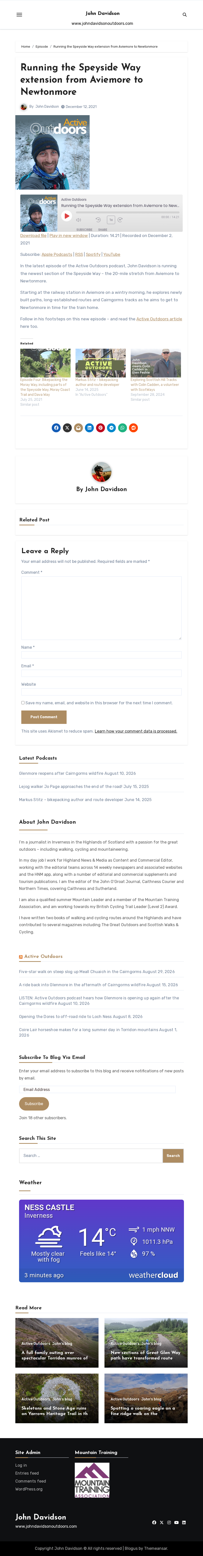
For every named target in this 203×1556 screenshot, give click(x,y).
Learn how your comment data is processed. (136, 731)
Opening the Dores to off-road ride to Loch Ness (65, 1016)
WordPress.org (29, 1489)
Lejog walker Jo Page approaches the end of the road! (70, 786)
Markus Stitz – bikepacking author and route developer (71, 799)
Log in (21, 1465)
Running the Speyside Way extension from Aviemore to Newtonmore (81, 80)
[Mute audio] (84, 219)
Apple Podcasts (57, 254)
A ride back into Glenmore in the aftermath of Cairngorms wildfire (82, 984)
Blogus (131, 1548)
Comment (31, 572)
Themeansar (155, 1548)
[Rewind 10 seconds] (100, 219)
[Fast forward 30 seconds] (126, 219)
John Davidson (102, 13)
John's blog (62, 1344)
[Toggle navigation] (19, 15)
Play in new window (69, 235)
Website (28, 684)
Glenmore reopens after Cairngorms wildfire (61, 773)
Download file (33, 235)
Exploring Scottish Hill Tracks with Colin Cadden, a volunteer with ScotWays (155, 385)
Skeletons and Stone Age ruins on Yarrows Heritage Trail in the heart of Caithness (56, 1413)
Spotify (93, 254)
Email (27, 666)
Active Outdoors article (159, 318)
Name (28, 647)
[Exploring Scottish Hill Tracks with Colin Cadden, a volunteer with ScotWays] (156, 363)
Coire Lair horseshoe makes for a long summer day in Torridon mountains (88, 1029)
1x (111, 220)
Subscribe (84, 230)
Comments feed (30, 1481)
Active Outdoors (43, 956)
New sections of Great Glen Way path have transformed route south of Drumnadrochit (145, 1358)
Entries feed (27, 1473)
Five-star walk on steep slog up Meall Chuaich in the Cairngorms (80, 971)
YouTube (111, 254)
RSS (79, 254)
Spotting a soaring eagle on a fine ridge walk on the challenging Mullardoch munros (144, 1413)
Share (102, 230)
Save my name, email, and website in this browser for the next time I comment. (99, 703)
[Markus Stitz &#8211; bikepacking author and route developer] (101, 363)
